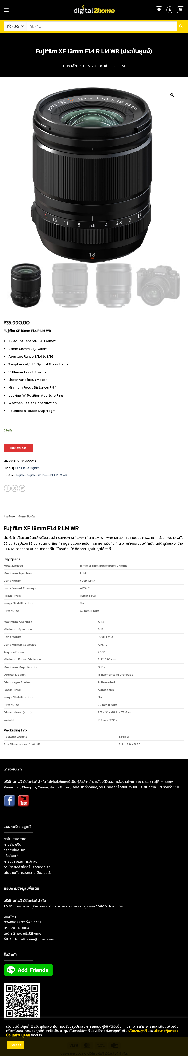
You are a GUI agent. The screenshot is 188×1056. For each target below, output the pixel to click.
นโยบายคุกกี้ (137, 1030)
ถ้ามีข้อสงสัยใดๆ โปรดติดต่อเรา (27, 867)
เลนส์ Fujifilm (112, 66)
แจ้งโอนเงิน (12, 855)
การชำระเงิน (12, 844)
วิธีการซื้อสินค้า (14, 850)
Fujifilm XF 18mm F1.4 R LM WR (47, 475)
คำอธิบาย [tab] (9, 516)
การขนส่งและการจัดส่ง (20, 861)
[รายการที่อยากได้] (159, 9)
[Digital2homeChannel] (23, 804)
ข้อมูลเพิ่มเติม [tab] (26, 516)
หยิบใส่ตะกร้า (18, 448)
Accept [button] (15, 1045)
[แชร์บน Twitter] (22, 488)
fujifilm (21, 475)
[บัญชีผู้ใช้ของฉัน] (169, 9)
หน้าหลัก (70, 66)
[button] (6, 9)
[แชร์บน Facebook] (7, 488)
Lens (88, 66)
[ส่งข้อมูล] (180, 26)
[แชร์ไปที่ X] (14, 488)
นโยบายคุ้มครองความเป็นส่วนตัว (27, 872)
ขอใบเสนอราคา (15, 839)
